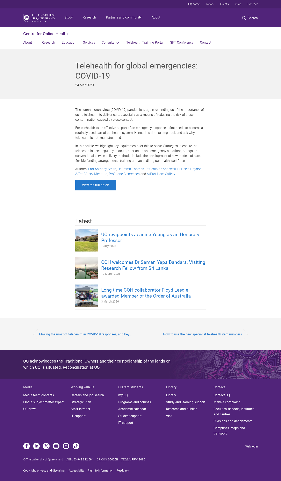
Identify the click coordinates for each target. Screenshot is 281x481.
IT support (78, 416)
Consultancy (111, 42)
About (156, 17)
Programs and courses (134, 402)
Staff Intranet (80, 409)
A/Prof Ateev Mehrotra (91, 174)
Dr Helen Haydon (189, 169)
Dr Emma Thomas (131, 169)
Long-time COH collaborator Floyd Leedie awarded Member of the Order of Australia (146, 293)
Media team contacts (38, 395)
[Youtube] (56, 446)
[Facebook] (26, 446)
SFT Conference (181, 42)
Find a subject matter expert (43, 402)
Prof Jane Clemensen (124, 174)
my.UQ (123, 395)
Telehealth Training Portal (145, 42)
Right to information (100, 470)
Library (171, 395)
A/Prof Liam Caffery (161, 174)
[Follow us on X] (46, 446)
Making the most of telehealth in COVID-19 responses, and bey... (85, 334)
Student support (130, 416)
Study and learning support (185, 402)
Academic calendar (132, 409)
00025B (113, 459)
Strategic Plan (81, 402)
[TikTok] (76, 446)
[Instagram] (66, 446)
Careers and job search (87, 395)
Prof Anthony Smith (102, 169)
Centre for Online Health (45, 33)
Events (224, 4)
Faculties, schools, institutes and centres (234, 411)
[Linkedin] (36, 446)
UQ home (194, 4)
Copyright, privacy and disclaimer (44, 470)
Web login (251, 446)
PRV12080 (138, 459)
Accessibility (76, 470)
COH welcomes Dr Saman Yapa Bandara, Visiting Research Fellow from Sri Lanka (153, 265)
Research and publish (181, 409)
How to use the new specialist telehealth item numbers (202, 334)
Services (89, 42)
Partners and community (124, 17)
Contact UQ (222, 395)
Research (89, 17)
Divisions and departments (233, 421)
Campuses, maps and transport (229, 430)
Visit (169, 416)
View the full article (95, 185)
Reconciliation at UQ (81, 367)
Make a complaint (227, 402)
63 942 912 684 (83, 459)
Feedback (123, 470)
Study (68, 17)
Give (238, 4)
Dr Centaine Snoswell (160, 169)
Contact (252, 4)
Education (69, 42)
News (210, 4)
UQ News (29, 409)
